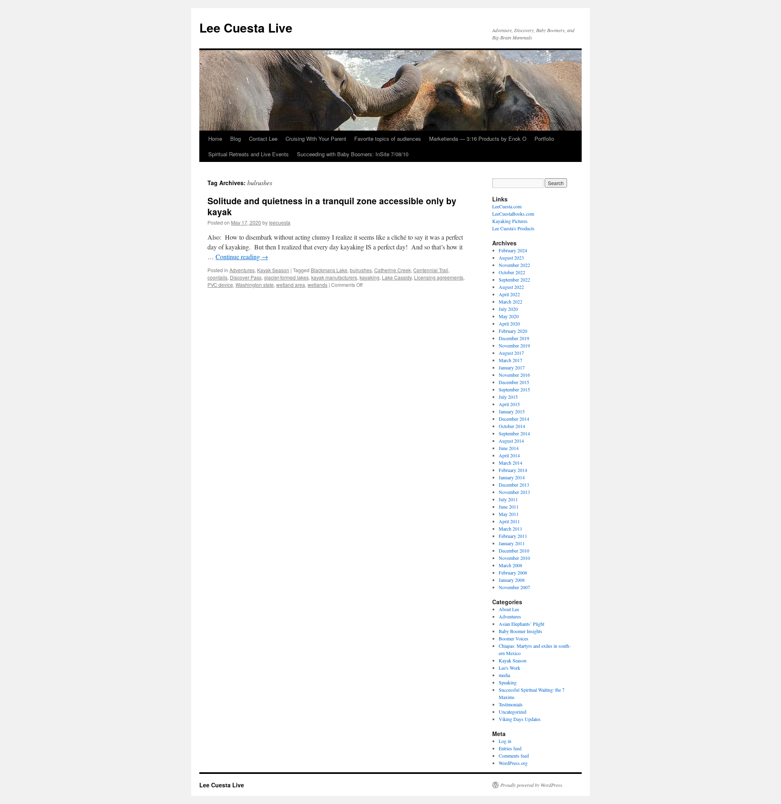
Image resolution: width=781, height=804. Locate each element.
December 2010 (514, 550)
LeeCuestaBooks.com (513, 213)
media (504, 675)
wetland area (290, 284)
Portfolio (544, 138)
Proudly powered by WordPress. (531, 785)
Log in (505, 741)
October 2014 (512, 426)
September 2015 (514, 389)
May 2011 (509, 514)
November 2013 (514, 492)
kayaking (370, 277)
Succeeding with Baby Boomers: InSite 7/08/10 (352, 154)
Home (215, 138)
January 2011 (512, 543)
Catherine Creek (392, 270)
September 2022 (514, 279)
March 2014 (510, 462)
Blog (235, 138)
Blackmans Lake (329, 270)
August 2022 (511, 287)
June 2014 (509, 448)
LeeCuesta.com (506, 206)
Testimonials (511, 704)
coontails (217, 277)
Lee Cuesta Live (245, 27)
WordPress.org (513, 763)
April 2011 (509, 521)
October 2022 (512, 272)
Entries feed (510, 748)
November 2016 (514, 374)
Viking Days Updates (520, 719)
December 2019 (514, 338)
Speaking (508, 682)
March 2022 (510, 301)
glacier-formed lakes (286, 277)
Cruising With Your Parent (316, 138)
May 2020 (509, 316)
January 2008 (512, 580)
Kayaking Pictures (510, 221)
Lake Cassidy (397, 277)
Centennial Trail (430, 270)
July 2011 (508, 499)
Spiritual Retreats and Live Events (248, 154)
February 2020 (513, 331)
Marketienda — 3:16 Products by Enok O (477, 138)
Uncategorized (512, 711)
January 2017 (512, 367)
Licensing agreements (438, 277)
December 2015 (514, 382)
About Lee (509, 609)
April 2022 (509, 294)
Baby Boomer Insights (520, 631)
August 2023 (511, 257)
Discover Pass (246, 277)
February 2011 (513, 536)
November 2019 (514, 345)
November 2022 (514, 265)
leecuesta (279, 222)
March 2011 (510, 528)
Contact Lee (263, 138)
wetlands (317, 284)
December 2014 (514, 418)
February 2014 (513, 470)
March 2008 (510, 565)
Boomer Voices (513, 638)
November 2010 (514, 558)
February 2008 (513, 572)
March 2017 (510, 360)
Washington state (255, 284)
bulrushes (361, 270)
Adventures (242, 270)
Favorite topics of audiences (387, 138)
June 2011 (509, 506)
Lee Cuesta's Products (513, 228)
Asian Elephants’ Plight (521, 623)
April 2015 (509, 404)
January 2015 (512, 411)
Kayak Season (273, 270)
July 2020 (508, 309)
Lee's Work (509, 667)
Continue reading (242, 256)
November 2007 (514, 587)
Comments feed (514, 755)
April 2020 (509, 323)
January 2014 (512, 477)
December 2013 (514, 484)
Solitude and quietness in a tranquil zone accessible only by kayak (331, 206)
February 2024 (513, 250)
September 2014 (514, 433)
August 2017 (511, 353)
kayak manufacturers (334, 277)
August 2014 (511, 440)
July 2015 (508, 396)
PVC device (220, 284)
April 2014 (509, 455)
